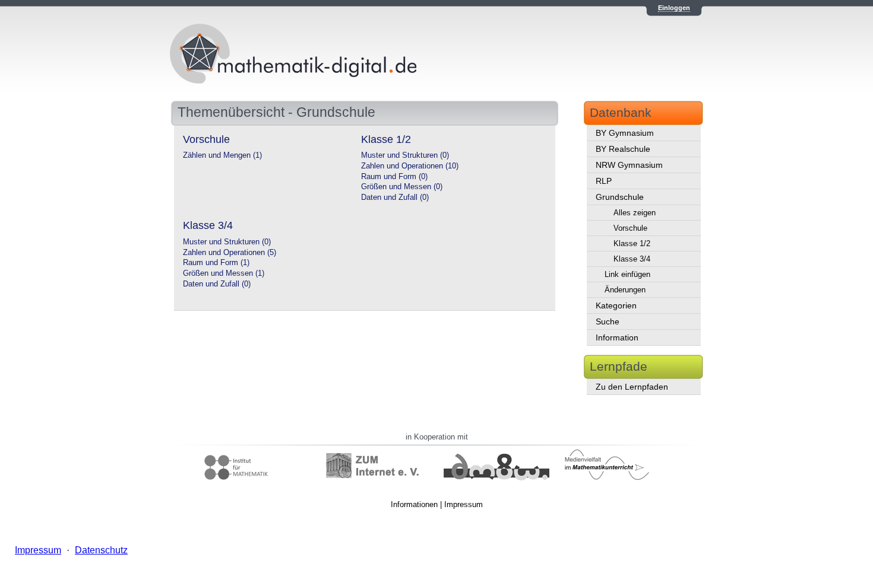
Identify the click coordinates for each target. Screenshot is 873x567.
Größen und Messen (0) (401, 187)
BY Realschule (623, 149)
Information (617, 337)
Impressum (463, 504)
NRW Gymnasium (629, 165)
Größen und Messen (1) (223, 273)
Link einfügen (627, 274)
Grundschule (620, 197)
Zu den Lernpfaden (632, 386)
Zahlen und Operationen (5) (229, 253)
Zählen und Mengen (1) (222, 155)
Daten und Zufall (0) (395, 197)
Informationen (414, 504)
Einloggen (674, 7)
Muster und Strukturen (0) (405, 155)
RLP (604, 181)
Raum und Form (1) (216, 263)
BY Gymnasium (625, 133)
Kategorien (616, 305)
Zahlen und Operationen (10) (409, 166)
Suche (607, 321)
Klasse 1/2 (631, 243)
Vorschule (630, 228)
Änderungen (625, 289)
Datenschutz (101, 550)
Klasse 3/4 (631, 258)
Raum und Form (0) (394, 177)
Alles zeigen (634, 212)
